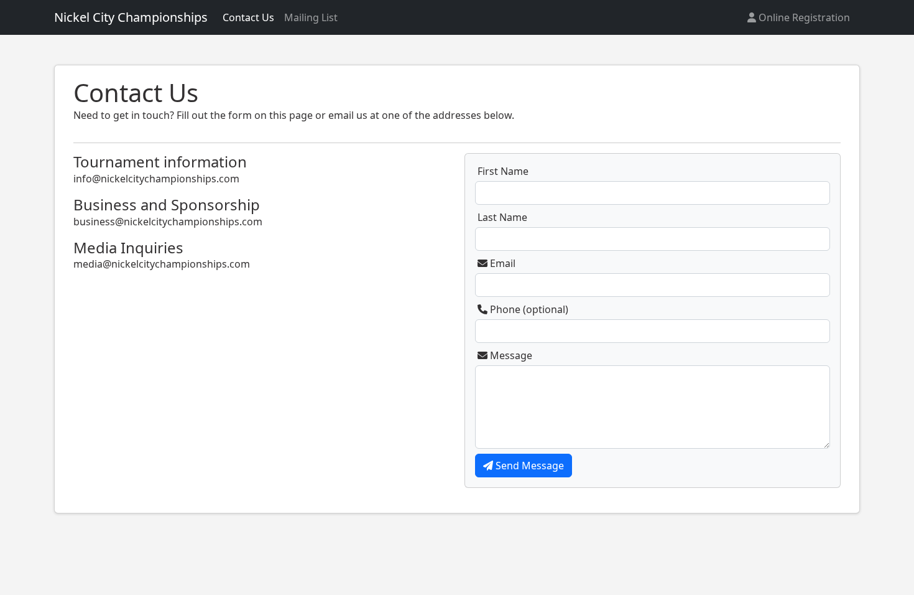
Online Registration (803, 17)
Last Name (502, 217)
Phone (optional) (527, 309)
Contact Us (248, 17)
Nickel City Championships (131, 17)
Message (509, 355)
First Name (503, 171)
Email (501, 263)
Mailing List (311, 17)
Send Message (528, 465)
